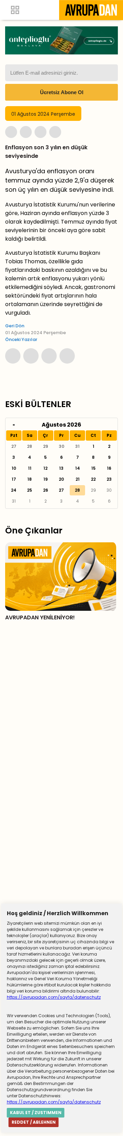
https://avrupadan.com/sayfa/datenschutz (54, 997)
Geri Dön (14, 326)
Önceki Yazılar (21, 339)
